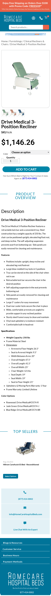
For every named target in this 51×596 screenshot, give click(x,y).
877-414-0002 (27, 592)
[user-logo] (33, 18)
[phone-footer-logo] (25, 492)
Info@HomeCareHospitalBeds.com (25, 514)
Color (5, 154)
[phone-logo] (41, 18)
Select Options (10, 476)
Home (4, 41)
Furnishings (16, 41)
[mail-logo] (25, 507)
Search (46, 27)
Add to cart (26, 169)
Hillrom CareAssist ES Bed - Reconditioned (21, 464)
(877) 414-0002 (25, 499)
